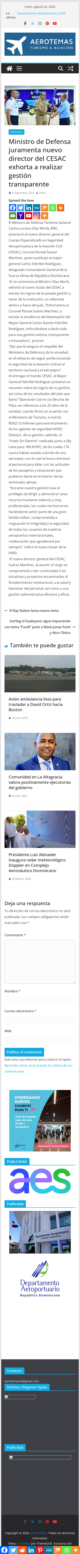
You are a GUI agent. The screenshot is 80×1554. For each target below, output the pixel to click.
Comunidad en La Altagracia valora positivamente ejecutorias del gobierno (40, 782)
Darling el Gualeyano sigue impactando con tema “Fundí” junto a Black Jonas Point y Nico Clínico (38, 627)
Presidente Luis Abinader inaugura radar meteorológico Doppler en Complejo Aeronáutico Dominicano (37, 862)
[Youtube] (28, 215)
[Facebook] (12, 207)
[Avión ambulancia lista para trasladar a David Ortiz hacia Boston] (40, 658)
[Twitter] (20, 207)
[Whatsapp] (52, 207)
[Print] (60, 207)
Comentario (15, 935)
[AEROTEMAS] (9, 68)
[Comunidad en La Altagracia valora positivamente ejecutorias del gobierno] (40, 736)
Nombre (12, 991)
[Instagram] (36, 215)
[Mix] (44, 207)
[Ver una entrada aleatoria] (70, 68)
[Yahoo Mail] (20, 215)
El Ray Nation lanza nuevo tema (34, 610)
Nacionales (16, 132)
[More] (44, 215)
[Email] (12, 215)
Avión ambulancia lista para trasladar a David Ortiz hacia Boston (36, 704)
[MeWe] (36, 207)
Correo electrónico (20, 1011)
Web (8, 1031)
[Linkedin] (28, 207)
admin (42, 193)
